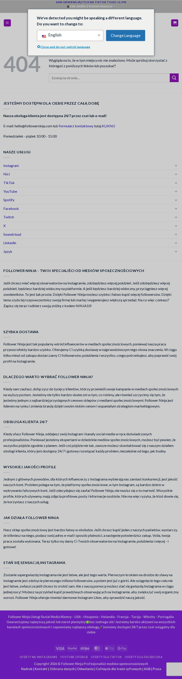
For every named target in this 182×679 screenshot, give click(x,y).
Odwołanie (85, 669)
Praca (157, 669)
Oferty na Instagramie (38, 657)
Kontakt (41, 669)
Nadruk (26, 669)
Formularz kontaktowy (76, 126)
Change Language (125, 35)
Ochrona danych (62, 669)
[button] (7, 23)
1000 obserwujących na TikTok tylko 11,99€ (91, 2)
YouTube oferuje (74, 657)
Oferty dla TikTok (106, 657)
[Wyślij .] (174, 77)
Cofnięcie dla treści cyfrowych (119, 669)
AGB (147, 669)
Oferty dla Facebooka (143, 657)
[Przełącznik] (176, 165)
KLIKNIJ (108, 126)
